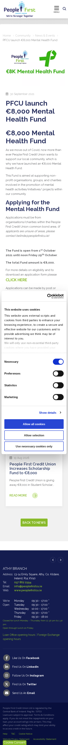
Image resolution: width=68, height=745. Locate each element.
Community (23, 35)
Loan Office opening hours (19, 634)
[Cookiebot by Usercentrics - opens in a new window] (48, 296)
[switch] (58, 374)
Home (7, 35)
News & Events (45, 35)
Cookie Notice (25, 734)
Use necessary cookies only (34, 446)
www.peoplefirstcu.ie (28, 590)
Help (5, 734)
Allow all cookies (34, 424)
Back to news (34, 522)
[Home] (16, 9)
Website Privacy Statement (16, 739)
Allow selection (34, 435)
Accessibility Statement (44, 739)
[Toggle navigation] (48, 9)
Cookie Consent (15, 742)
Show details (47, 412)
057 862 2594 (22, 582)
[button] (64, 9)
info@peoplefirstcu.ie (28, 586)
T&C (13, 734)
